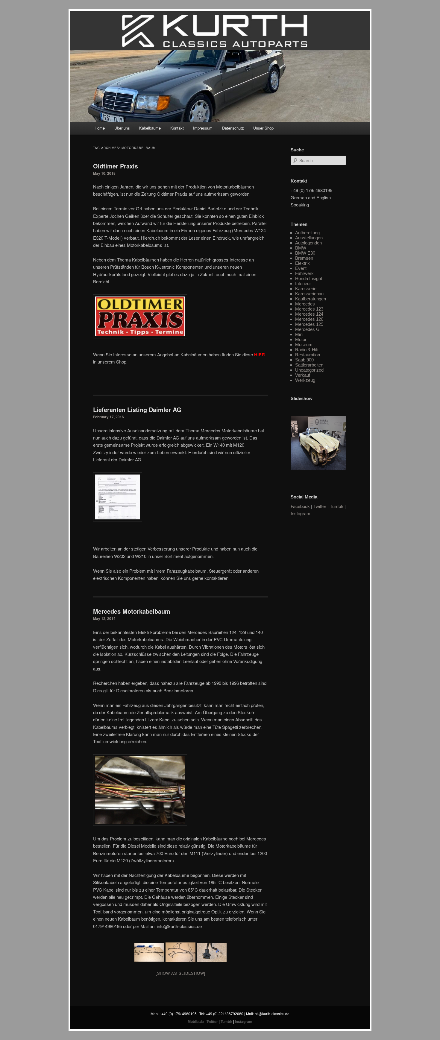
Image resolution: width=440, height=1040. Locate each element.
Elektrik (302, 263)
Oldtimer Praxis (115, 166)
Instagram (300, 513)
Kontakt (177, 128)
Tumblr (336, 506)
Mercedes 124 (309, 314)
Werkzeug (305, 380)
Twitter (319, 506)
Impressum (203, 128)
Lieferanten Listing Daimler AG (137, 409)
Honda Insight (308, 278)
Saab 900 (304, 359)
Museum (303, 344)
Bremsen (304, 258)
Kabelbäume (150, 128)
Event (301, 268)
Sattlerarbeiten (309, 364)
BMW (300, 247)
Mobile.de (196, 1021)
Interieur (303, 283)
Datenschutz (233, 128)
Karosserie (305, 288)
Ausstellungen (309, 237)
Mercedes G (307, 329)
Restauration (307, 354)
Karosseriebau (309, 293)
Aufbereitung (307, 232)
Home (100, 128)
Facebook (300, 506)
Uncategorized (309, 369)
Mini (299, 334)
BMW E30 (305, 253)
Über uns (122, 128)
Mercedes (305, 303)
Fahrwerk (304, 273)
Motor (301, 339)
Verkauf (302, 375)
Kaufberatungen (310, 298)
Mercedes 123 (309, 308)
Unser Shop (263, 128)
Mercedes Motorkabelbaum (131, 611)
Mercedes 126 (309, 319)
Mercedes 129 (309, 324)
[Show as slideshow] (180, 973)
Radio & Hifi (306, 349)
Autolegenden (308, 242)
